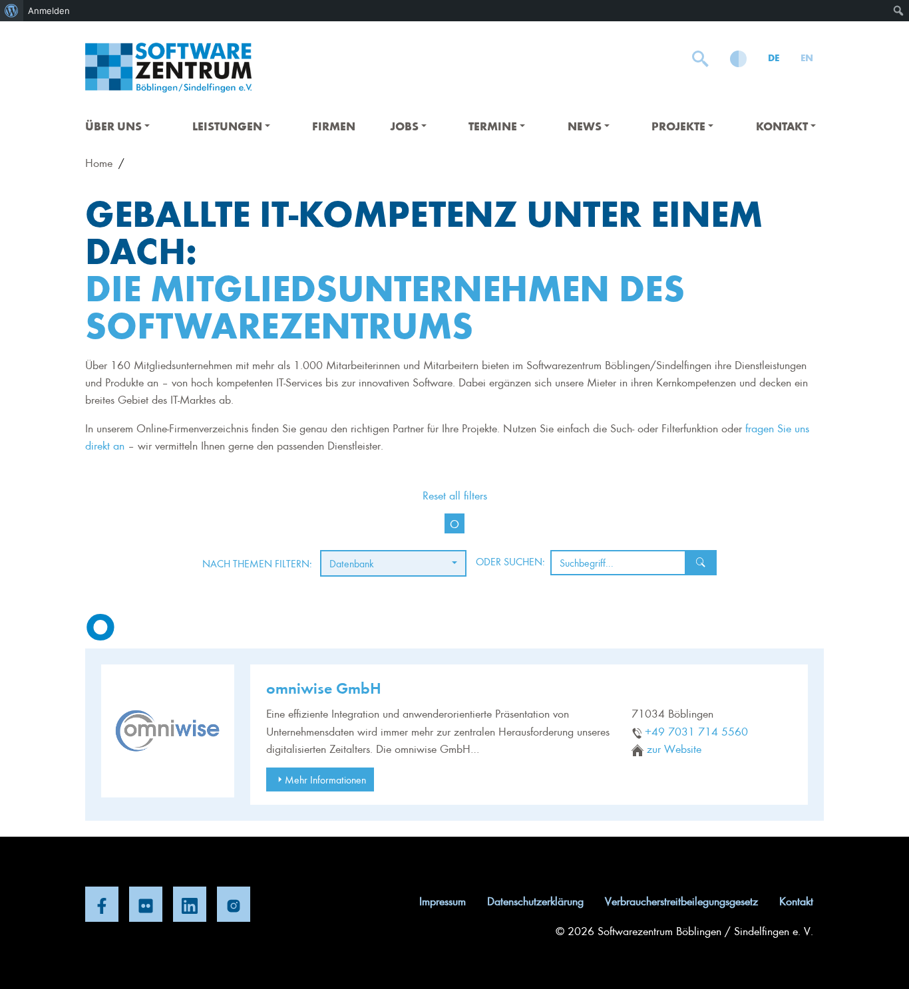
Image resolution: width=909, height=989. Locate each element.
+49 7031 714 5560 (696, 731)
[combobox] (393, 563)
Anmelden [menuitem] (49, 10)
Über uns (113, 126)
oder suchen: (510, 561)
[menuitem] (11, 10)
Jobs (404, 126)
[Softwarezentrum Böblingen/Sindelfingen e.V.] (168, 67)
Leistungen (227, 126)
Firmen (333, 126)
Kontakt (782, 126)
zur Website (674, 748)
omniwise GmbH (323, 687)
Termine (492, 126)
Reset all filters (455, 495)
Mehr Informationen (325, 779)
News (585, 126)
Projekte (678, 126)
